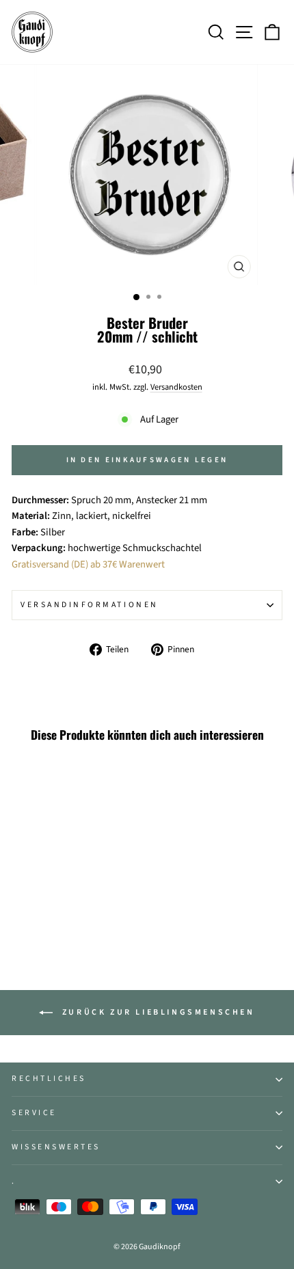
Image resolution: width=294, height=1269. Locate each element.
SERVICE (34, 1113)
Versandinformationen (90, 605)
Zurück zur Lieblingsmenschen (156, 1012)
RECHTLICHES (49, 1078)
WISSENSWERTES (56, 1147)
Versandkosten (176, 387)
